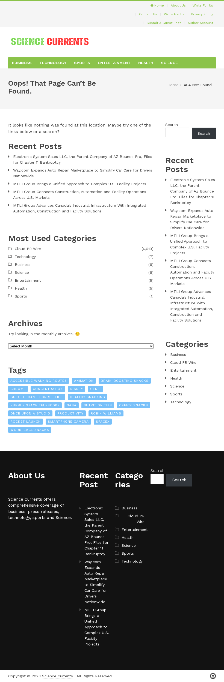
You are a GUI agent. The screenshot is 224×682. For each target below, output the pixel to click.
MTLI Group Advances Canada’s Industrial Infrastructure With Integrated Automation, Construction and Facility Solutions (79, 208)
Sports (82, 63)
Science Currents (57, 676)
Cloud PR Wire (28, 249)
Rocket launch (25, 421)
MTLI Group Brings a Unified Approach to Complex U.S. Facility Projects (79, 184)
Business (22, 63)
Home (158, 5)
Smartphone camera (68, 421)
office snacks (133, 405)
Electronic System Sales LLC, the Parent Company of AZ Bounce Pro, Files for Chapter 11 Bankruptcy (82, 159)
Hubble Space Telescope (35, 405)
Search (171, 124)
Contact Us (148, 14)
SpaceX (103, 421)
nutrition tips (98, 405)
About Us (178, 5)
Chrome (18, 389)
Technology (52, 63)
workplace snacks (29, 430)
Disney (76, 389)
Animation (84, 381)
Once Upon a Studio (30, 413)
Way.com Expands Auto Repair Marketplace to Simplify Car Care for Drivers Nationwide (82, 173)
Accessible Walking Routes (38, 381)
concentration (48, 389)
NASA (71, 405)
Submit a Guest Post (164, 23)
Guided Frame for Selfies (36, 397)
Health (145, 63)
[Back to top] (213, 676)
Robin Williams (106, 413)
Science (169, 63)
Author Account (200, 23)
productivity (70, 413)
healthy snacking (87, 397)
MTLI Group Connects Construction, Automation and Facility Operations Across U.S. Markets (79, 195)
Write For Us (203, 5)
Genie (95, 389)
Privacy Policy (202, 14)
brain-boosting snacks (125, 381)
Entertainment (114, 63)
